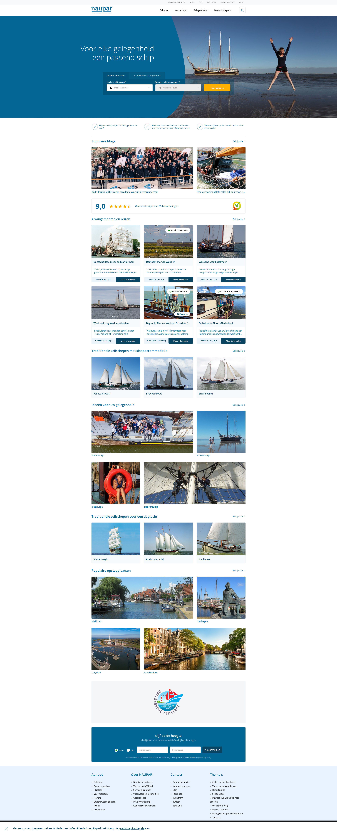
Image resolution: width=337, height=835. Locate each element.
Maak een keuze (121, 87)
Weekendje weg (220, 805)
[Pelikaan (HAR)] (115, 373)
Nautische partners (143, 782)
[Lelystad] (115, 649)
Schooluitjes (218, 793)
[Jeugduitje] (115, 483)
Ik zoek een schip (116, 75)
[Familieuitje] (221, 432)
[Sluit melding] (6, 828)
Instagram (178, 797)
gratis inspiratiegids (131, 828)
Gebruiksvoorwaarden (144, 805)
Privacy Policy (177, 757)
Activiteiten (99, 809)
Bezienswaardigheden (105, 801)
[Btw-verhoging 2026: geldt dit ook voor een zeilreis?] (221, 168)
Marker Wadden (220, 809)
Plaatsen (98, 789)
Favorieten (211, 2)
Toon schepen (217, 87)
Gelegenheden (201, 10)
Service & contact (142, 789)
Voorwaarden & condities (146, 793)
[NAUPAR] (101, 10)
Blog (200, 2)
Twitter (176, 801)
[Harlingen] (221, 598)
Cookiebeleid (139, 797)
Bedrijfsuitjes (218, 789)
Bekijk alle (238, 141)
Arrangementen (102, 786)
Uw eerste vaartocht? (176, 2)
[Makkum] (142, 598)
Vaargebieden (101, 793)
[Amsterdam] (195, 649)
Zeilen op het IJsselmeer (224, 782)
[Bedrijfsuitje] (195, 483)
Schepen (164, 10)
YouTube (177, 805)
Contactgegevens (181, 786)
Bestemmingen (221, 10)
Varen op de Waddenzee (224, 786)
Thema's (216, 817)
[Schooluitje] (142, 432)
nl (240, 2)
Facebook (177, 793)
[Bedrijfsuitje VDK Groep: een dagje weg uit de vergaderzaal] (142, 168)
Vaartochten (181, 10)
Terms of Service (190, 757)
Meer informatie (128, 279)
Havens (97, 797)
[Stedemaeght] (115, 539)
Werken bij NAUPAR (143, 786)
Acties (192, 2)
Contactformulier (181, 782)
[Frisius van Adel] (168, 539)
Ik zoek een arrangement (147, 75)
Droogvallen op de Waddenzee (227, 813)
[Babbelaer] (221, 539)
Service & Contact (228, 2)
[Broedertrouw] (168, 373)
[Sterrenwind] (221, 373)
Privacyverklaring (141, 801)
